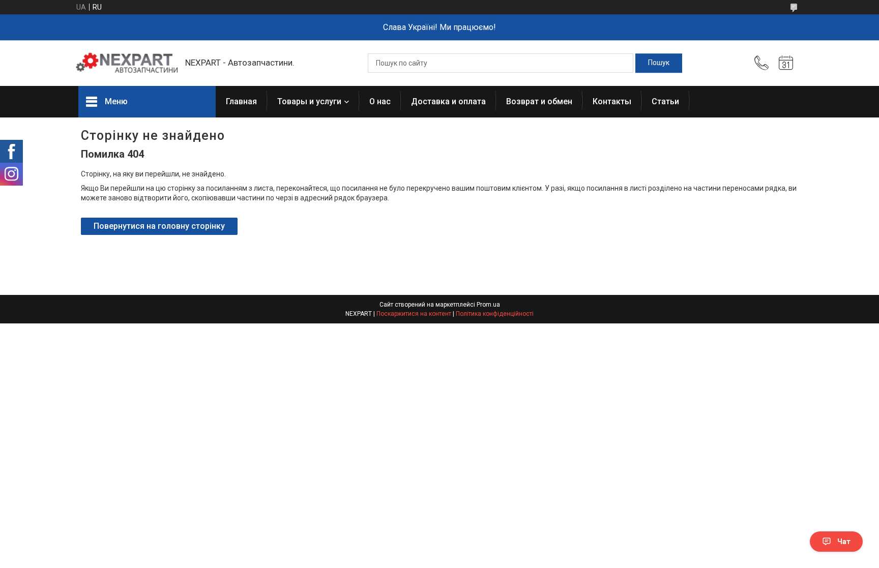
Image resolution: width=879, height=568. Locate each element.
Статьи (665, 101)
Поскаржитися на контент (413, 313)
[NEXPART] (127, 63)
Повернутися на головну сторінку (159, 226)
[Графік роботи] (786, 63)
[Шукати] (658, 63)
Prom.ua (488, 304)
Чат (844, 541)
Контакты (612, 101)
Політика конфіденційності (495, 313)
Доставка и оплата (448, 101)
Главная (241, 101)
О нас (380, 101)
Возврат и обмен (539, 101)
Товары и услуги (309, 101)
